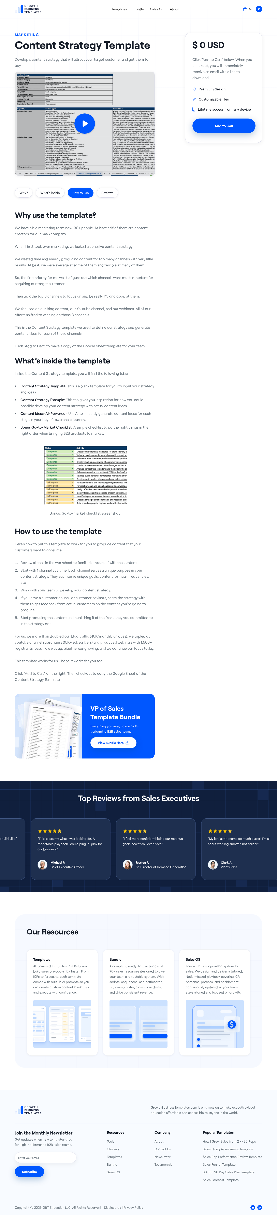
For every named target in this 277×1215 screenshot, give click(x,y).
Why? (23, 193)
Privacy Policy (133, 1207)
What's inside (50, 193)
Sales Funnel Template (219, 1164)
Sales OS (156, 9)
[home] (28, 9)
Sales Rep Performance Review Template (232, 1157)
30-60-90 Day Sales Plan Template (228, 1172)
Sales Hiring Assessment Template (228, 1149)
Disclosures (112, 1207)
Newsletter (163, 1157)
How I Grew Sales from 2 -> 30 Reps (229, 1141)
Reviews (107, 193)
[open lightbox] (85, 124)
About (174, 9)
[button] (252, 9)
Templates (119, 9)
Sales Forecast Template (221, 1180)
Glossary (113, 1149)
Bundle (138, 9)
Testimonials (163, 1164)
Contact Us (163, 1149)
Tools (110, 1141)
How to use (80, 193)
